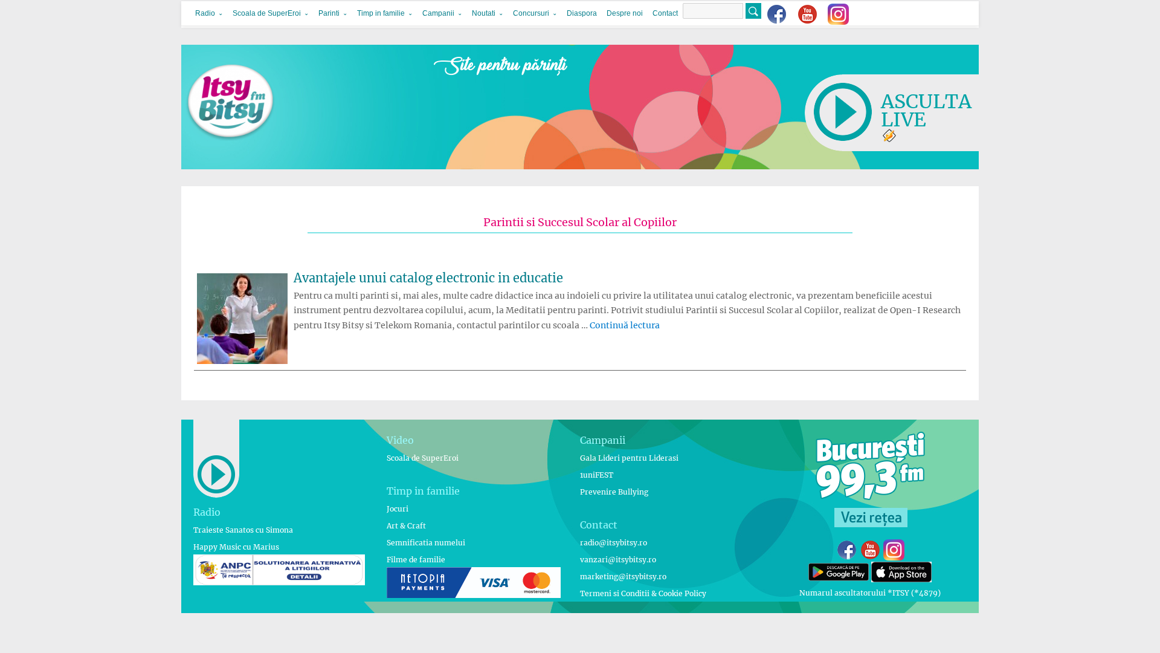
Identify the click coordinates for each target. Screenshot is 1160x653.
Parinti (329, 13)
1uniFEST (596, 474)
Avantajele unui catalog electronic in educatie (428, 277)
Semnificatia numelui (426, 542)
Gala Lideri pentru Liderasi (629, 458)
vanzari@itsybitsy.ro (618, 559)
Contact (665, 13)
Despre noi (625, 13)
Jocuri (397, 508)
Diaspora (582, 13)
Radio (205, 13)
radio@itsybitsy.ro (613, 542)
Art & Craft (406, 525)
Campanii (438, 13)
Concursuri (531, 13)
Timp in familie (381, 13)
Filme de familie (416, 559)
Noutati (483, 13)
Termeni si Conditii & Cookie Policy (643, 593)
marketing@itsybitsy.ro (623, 576)
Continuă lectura (625, 325)
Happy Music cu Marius (236, 546)
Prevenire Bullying (614, 491)
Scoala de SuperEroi (267, 13)
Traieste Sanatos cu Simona (243, 529)
